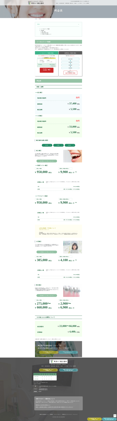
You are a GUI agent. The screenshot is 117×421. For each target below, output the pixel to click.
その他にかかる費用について (46, 34)
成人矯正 (46, 145)
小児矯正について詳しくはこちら (47, 252)
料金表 (75, 3)
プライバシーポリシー (57, 414)
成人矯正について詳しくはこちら (47, 161)
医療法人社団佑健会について (44, 414)
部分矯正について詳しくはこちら (47, 295)
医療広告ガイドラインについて (67, 414)
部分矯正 (69, 145)
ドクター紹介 (80, 3)
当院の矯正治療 (61, 3)
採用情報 (51, 414)
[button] (78, 24)
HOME (57, 3)
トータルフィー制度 (45, 28)
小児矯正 (58, 145)
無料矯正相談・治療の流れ (69, 3)
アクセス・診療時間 (86, 3)
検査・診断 (43, 31)
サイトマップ (75, 414)
